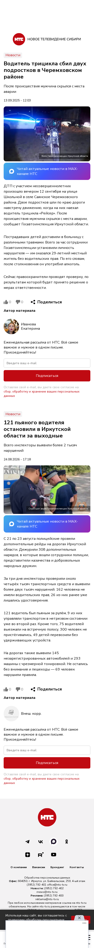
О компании (18, 867)
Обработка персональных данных (47, 877)
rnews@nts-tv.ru (47, 892)
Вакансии (38, 867)
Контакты (77, 867)
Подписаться (47, 375)
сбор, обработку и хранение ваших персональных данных (41, 393)
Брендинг (57, 867)
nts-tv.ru (81, 903)
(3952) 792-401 (36, 885)
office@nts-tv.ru (57, 885)
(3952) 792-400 (53, 895)
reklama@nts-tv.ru (47, 899)
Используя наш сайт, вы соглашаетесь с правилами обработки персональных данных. (36, 919)
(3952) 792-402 (54, 888)
